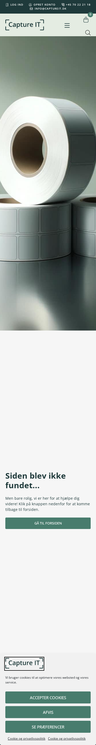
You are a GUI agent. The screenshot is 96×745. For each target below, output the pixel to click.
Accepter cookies (48, 697)
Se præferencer (48, 727)
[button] (67, 25)
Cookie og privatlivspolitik (26, 738)
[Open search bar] (88, 32)
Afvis (48, 712)
